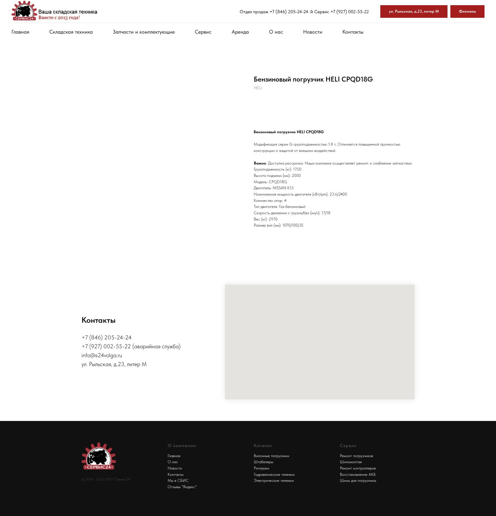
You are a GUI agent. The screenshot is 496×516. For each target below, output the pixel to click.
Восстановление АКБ (358, 474)
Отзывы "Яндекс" (182, 486)
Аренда (240, 32)
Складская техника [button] (71, 32)
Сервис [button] (203, 32)
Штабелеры (263, 461)
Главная (20, 32)
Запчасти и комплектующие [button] (144, 32)
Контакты (352, 32)
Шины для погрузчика (358, 480)
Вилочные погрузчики (271, 455)
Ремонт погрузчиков (356, 455)
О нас (276, 32)
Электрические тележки (274, 480)
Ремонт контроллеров (358, 468)
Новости (312, 32)
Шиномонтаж (351, 461)
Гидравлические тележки (274, 474)
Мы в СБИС (178, 480)
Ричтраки (261, 468)
